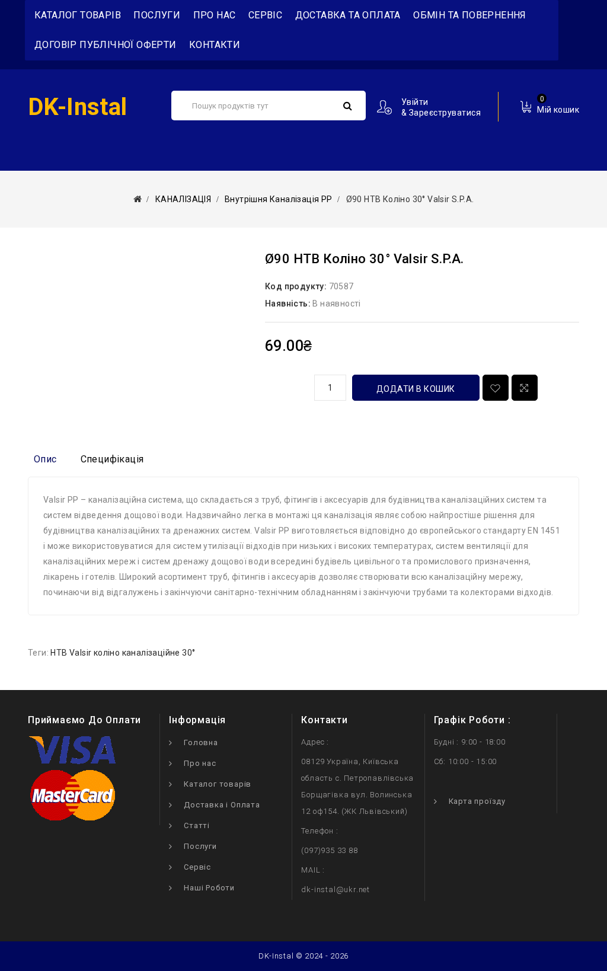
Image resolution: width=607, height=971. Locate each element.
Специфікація (112, 459)
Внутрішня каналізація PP (279, 199)
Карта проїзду (477, 801)
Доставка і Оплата (222, 804)
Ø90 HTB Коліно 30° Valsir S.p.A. (410, 199)
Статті (197, 825)
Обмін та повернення (469, 15)
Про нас (214, 15)
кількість (285, 386)
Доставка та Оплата (348, 15)
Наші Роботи (209, 887)
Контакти (214, 44)
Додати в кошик (415, 389)
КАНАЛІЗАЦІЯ (183, 199)
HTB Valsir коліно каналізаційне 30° (122, 652)
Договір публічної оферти (105, 44)
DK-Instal (77, 107)
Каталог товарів (217, 784)
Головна (201, 742)
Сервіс (265, 15)
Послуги (156, 15)
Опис (45, 459)
